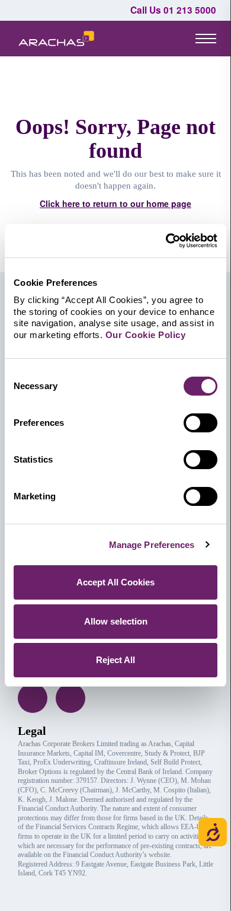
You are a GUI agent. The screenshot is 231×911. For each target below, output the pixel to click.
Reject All (115, 660)
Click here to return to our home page (115, 203)
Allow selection (115, 621)
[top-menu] (206, 37)
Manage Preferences (152, 545)
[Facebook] (32, 698)
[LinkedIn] (70, 698)
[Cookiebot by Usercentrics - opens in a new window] (166, 241)
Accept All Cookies (115, 582)
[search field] (163, 38)
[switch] (200, 422)
